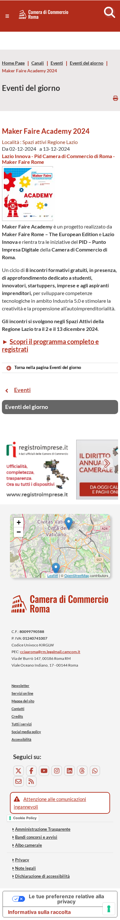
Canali (37, 63)
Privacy (22, 859)
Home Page (13, 63)
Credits (17, 716)
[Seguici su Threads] (82, 770)
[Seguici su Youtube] (44, 770)
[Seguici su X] (18, 770)
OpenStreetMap (76, 575)
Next (107, 464)
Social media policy (26, 732)
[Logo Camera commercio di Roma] (60, 604)
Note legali (25, 868)
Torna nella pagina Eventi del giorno (47, 367)
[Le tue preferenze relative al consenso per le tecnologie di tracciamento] (109, 909)
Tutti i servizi (22, 724)
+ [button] (19, 522)
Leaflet (52, 575)
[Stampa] (115, 98)
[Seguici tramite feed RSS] (31, 781)
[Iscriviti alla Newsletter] (18, 781)
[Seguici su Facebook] (31, 770)
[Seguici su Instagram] (56, 770)
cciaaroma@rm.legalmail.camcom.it (50, 651)
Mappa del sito (23, 701)
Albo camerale (28, 845)
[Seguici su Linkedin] (69, 770)
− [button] (19, 532)
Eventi (57, 63)
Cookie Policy (24, 818)
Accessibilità (21, 739)
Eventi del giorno (86, 63)
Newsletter (20, 686)
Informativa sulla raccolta (39, 912)
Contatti (18, 709)
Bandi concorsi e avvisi (36, 837)
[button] (7, 16)
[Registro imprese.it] (37, 470)
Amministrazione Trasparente (42, 829)
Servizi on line (22, 693)
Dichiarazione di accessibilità (42, 876)
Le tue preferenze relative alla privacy (66, 899)
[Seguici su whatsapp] (95, 770)
